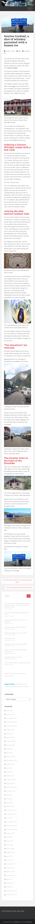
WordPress (29, 922)
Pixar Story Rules (9, 638)
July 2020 (9, 837)
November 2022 (12, 787)
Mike (19, 51)
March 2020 (10, 848)
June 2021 (10, 818)
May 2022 (10, 799)
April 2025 (10, 733)
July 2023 (9, 768)
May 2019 (10, 860)
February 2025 (11, 741)
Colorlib (16, 922)
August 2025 (10, 730)
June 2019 (10, 856)
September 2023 (12, 760)
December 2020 (12, 822)
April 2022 (10, 802)
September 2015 (12, 891)
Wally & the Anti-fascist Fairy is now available (15, 621)
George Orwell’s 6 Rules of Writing (15, 627)
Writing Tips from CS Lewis (12, 657)
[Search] (29, 596)
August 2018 (10, 868)
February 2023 (11, 779)
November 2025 (12, 722)
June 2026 (10, 710)
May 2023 (10, 772)
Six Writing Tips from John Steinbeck (15, 644)
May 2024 (10, 749)
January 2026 (11, 714)
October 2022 (11, 791)
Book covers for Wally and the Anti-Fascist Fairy (15, 650)
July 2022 (9, 795)
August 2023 (10, 764)
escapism (27, 51)
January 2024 (11, 756)
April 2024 (10, 753)
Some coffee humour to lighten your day (17, 663)
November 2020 (12, 825)
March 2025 (10, 737)
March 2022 (10, 806)
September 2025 (12, 726)
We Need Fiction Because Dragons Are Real (16, 613)
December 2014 (12, 894)
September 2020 (12, 829)
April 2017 (10, 879)
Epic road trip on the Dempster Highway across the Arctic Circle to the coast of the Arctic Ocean (17, 605)
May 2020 (10, 841)
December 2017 (12, 875)
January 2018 (11, 871)
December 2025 (12, 718)
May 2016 (10, 887)
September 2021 (12, 814)
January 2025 (11, 745)
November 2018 (12, 864)
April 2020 (10, 845)
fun (5, 53)
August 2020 (10, 833)
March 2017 (10, 883)
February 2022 (11, 810)
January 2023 (11, 783)
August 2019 (10, 852)
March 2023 (10, 776)
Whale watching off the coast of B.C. (15, 633)
